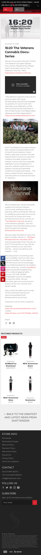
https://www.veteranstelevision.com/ (20, 308)
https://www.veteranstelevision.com (20, 116)
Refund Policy (8, 445)
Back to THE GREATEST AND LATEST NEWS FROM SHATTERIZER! (20, 417)
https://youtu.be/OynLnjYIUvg (17, 73)
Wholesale (6, 438)
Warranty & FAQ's (9, 451)
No (17, 9)
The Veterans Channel (14, 221)
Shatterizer (11, 534)
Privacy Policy (8, 458)
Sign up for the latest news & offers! (17, 498)
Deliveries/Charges (10, 441)
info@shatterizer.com (11, 478)
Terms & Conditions (10, 461)
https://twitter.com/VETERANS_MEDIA (21, 313)
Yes (5, 9)
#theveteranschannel (14, 230)
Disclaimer (6, 455)
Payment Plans (8, 448)
